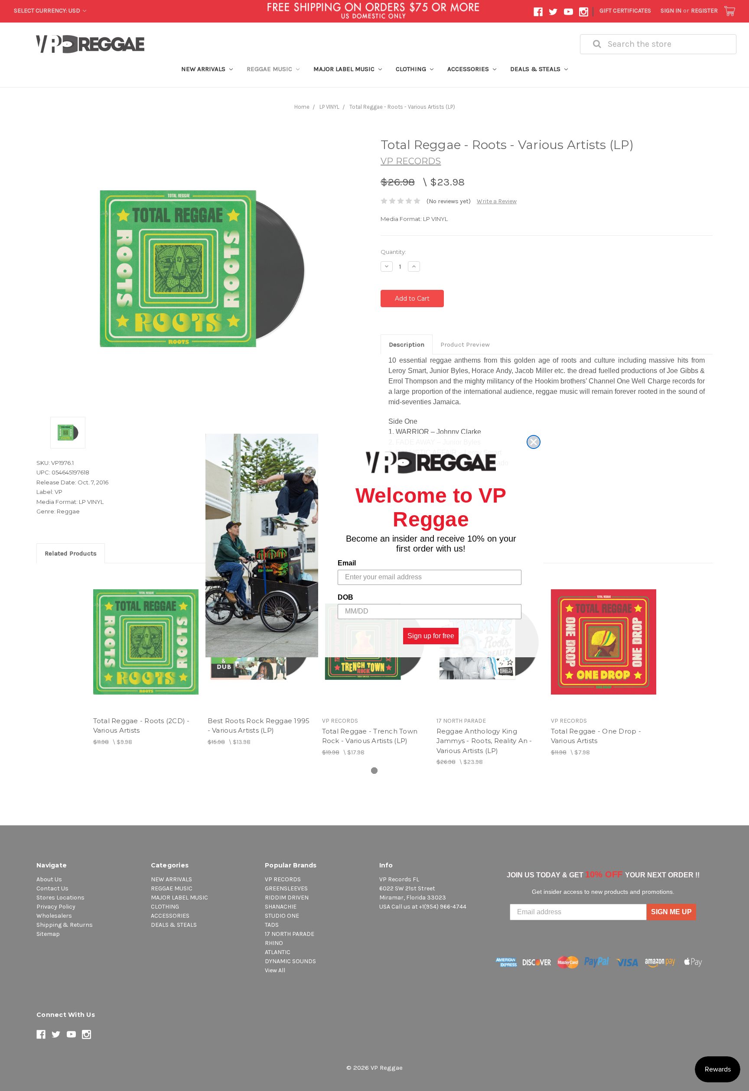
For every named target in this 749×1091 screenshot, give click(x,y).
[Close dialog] (533, 441)
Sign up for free (430, 636)
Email (347, 563)
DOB (345, 597)
